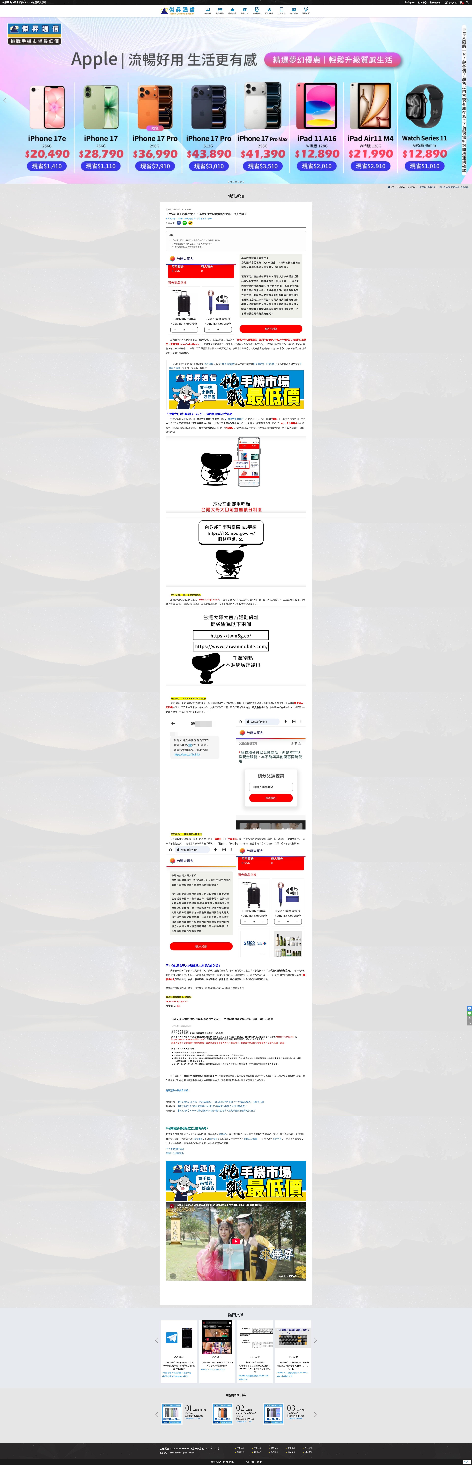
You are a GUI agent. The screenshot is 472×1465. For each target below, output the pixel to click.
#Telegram (177, 1376)
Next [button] (467, 100)
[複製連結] (190, 223)
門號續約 (270, 364)
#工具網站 (214, 1369)
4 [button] (236, 182)
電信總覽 (308, 1448)
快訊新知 (294, 13)
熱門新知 (274, 1452)
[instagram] (409, 2)
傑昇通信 (208, 364)
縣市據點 (274, 1448)
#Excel (280, 1376)
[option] (236, 100)
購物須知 (291, 1452)
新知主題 (240, 1452)
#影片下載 (204, 1369)
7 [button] (243, 182)
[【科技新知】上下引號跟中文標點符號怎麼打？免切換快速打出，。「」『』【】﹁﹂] (293, 1338)
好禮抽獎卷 (258, 364)
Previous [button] (4, 100)
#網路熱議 (188, 218)
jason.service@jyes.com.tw (182, 1452)
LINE (469, 1013)
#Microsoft (264, 1375)
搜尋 (467, 2)
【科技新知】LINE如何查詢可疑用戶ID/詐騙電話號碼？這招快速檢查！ (212, 1106)
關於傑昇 (306, 13)
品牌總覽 (240, 1448)
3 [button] (233, 182)
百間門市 (277, 1139)
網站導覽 (308, 1452)
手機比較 (245, 13)
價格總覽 (208, 13)
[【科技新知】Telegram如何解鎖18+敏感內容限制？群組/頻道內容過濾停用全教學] (179, 1338)
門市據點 (269, 13)
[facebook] (434, 2)
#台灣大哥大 (171, 218)
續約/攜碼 (213, 1139)
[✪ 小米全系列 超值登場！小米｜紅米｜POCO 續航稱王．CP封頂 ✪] (236, 100)
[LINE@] (422, 2)
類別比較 (257, 1452)
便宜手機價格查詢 (175, 1149)
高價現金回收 (250, 1139)
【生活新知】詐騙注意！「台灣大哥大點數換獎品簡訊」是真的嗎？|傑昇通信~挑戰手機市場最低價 (181, 14)
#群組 (186, 1376)
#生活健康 (197, 218)
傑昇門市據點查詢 (175, 1153)
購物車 (462, 3)
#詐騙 (180, 218)
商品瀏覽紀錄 (469, 1018)
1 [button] (228, 182)
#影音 (222, 1369)
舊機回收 (257, 13)
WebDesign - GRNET (254, 1462)
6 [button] (241, 182)
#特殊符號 (243, 1379)
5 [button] (238, 182)
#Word (241, 1375)
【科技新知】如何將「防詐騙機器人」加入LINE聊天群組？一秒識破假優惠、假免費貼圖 (220, 1102)
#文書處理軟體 (252, 1375)
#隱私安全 (207, 218)
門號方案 (281, 13)
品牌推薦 (257, 1448)
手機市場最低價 (227, 364)
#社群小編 (186, 1372)
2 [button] (231, 182)
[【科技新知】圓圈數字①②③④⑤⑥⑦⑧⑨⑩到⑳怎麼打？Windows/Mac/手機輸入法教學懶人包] (255, 1338)
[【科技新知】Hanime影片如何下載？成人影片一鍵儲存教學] (217, 1338)
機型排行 (220, 13)
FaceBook (469, 1008)
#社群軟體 (166, 1372)
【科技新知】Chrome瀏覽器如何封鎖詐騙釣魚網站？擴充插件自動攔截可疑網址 (216, 1110)
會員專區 (453, 2)
